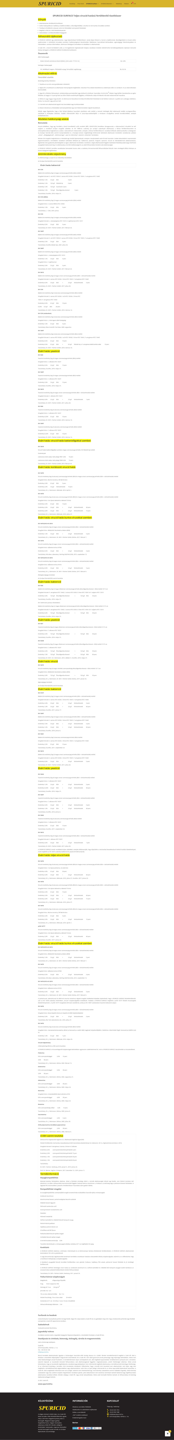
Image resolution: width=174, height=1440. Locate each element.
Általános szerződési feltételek (81, 1407)
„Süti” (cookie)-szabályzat (80, 1415)
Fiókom (126, 4)
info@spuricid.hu (43, 1352)
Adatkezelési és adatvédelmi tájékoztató (84, 1409)
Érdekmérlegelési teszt (79, 1418)
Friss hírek (80, 4)
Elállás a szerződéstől (78, 1412)
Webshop (119, 4)
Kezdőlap (72, 4)
